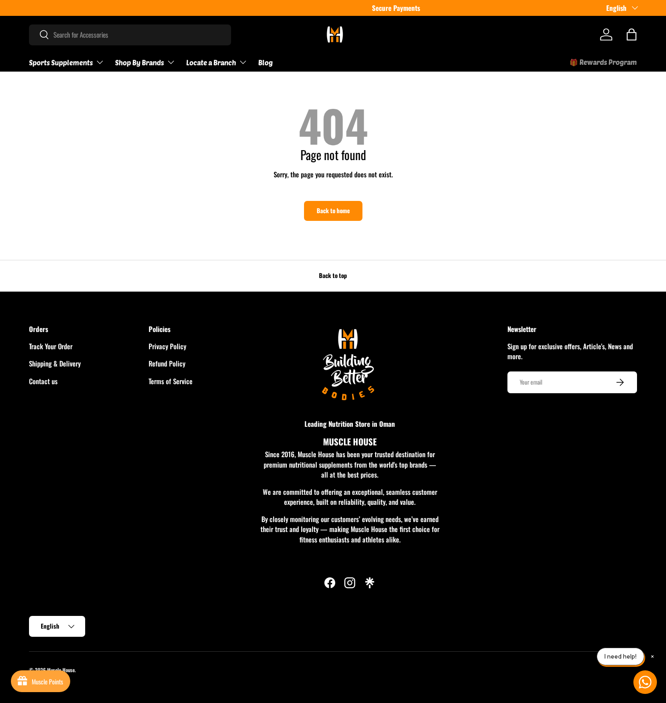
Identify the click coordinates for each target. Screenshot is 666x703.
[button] (632, 34)
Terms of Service (171, 381)
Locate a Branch (211, 63)
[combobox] (130, 34)
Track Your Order (50, 346)
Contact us (43, 381)
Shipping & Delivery (55, 363)
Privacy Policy (167, 346)
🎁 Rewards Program (603, 62)
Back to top (333, 275)
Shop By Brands (139, 63)
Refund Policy (167, 363)
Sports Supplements (61, 63)
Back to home (333, 210)
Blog (265, 63)
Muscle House (61, 670)
